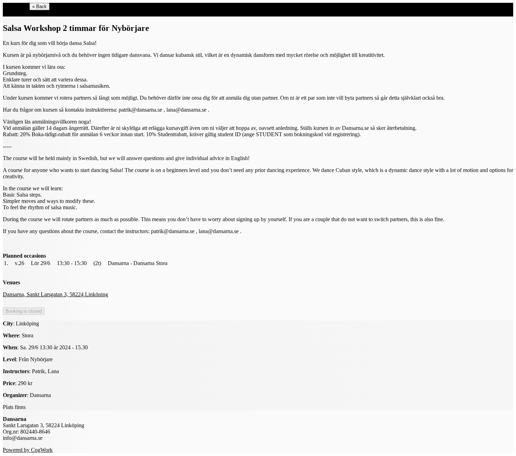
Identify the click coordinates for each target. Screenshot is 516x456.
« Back (39, 6)
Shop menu (15, 6)
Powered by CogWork (28, 450)
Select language (20, 13)
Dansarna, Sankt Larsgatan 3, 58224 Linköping (55, 294)
